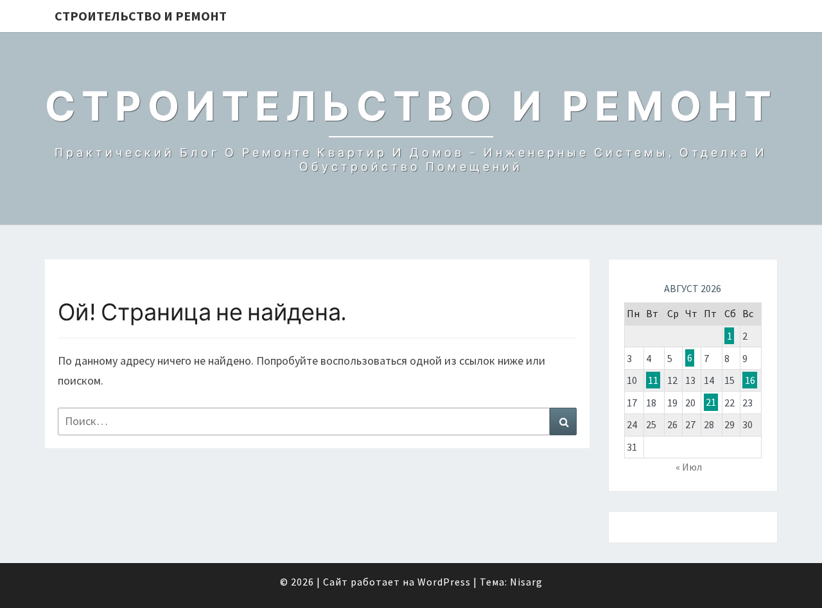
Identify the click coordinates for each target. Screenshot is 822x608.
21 (711, 402)
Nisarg (526, 581)
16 (750, 380)
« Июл (689, 466)
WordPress (444, 581)
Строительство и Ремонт (141, 16)
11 (653, 380)
